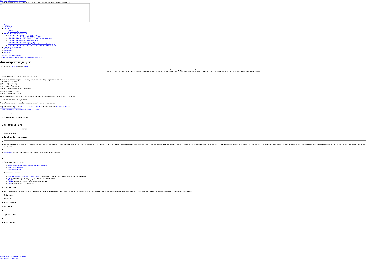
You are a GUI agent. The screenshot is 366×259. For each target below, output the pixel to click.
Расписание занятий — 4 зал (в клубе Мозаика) (23, 40)
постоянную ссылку (62, 106)
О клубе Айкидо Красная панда (31, 106)
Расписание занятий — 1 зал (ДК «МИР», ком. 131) (24, 35)
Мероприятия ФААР (14, 169)
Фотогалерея (8, 50)
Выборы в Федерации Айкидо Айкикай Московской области (21, 57)
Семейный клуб (9, 49)
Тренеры (10, 30)
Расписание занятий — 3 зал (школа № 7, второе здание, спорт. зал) (30, 38)
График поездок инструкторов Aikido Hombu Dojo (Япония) (27, 165)
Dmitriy (25, 66)
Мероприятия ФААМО (15, 167)
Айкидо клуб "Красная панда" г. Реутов (13, 1)
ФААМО (11, 181)
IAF (9, 178)
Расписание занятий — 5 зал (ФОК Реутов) (22, 42)
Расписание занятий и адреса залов (15, 33)
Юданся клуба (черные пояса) (17, 32)
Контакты (7, 52)
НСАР (10, 180)
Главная (6, 25)
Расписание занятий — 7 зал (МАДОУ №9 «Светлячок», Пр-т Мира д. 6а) (32, 45)
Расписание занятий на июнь (10, 55)
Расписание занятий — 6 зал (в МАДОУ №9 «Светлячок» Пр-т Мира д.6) (31, 44)
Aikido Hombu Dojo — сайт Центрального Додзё (23, 176)
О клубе (6, 28)
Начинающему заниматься (12, 47)
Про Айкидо (8, 26)
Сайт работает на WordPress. (9, 258)
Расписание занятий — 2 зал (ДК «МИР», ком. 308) (24, 37)
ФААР (10, 183)
